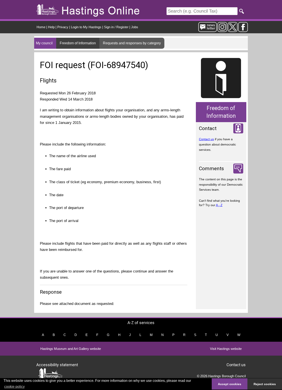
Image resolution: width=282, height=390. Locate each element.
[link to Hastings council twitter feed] (232, 30)
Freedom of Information (78, 43)
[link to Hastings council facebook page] (243, 30)
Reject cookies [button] (265, 384)
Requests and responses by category (132, 43)
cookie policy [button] (14, 386)
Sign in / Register (116, 27)
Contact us (206, 139)
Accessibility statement (57, 364)
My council (44, 43)
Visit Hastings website (226, 349)
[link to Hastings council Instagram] (222, 30)
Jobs (134, 27)
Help (51, 27)
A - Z (219, 205)
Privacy (62, 27)
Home (41, 27)
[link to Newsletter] (207, 30)
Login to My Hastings (86, 27)
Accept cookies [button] (229, 384)
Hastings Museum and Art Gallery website (70, 349)
